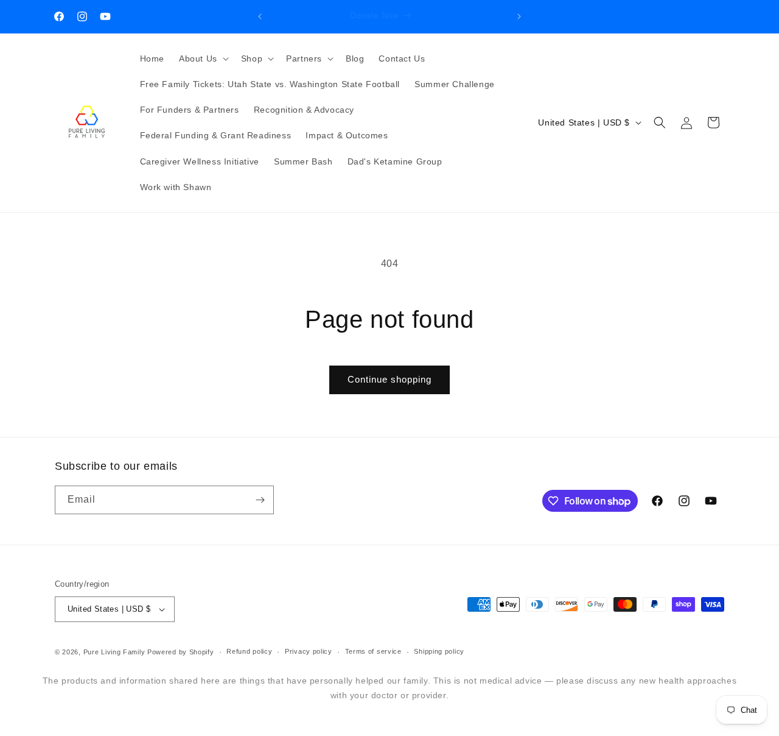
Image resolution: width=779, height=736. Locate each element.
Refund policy (249, 651)
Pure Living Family (114, 652)
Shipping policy (439, 651)
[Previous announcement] (259, 16)
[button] (203, 58)
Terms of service (373, 651)
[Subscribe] (259, 500)
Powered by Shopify (180, 652)
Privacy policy (308, 651)
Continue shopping (389, 379)
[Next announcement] (519, 16)
